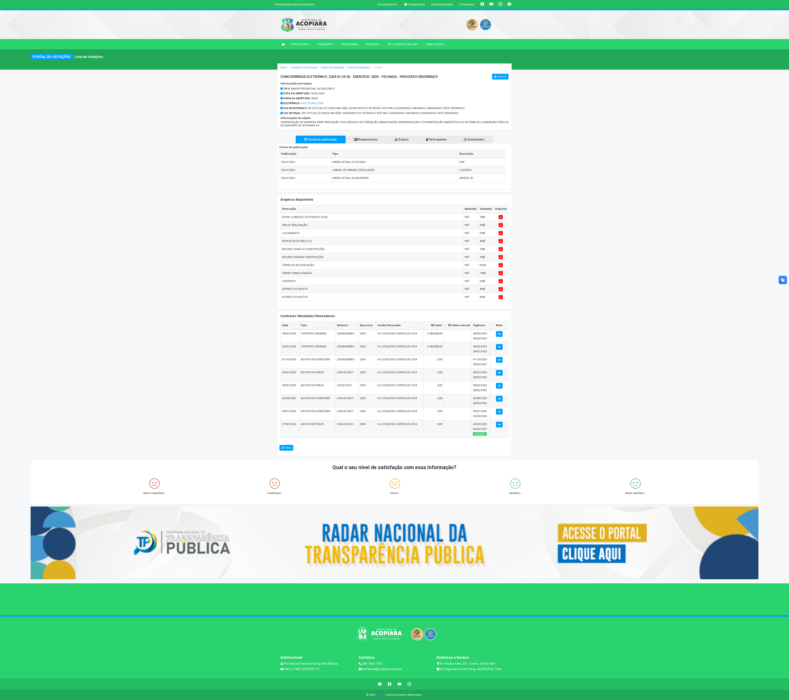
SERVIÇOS (372, 44)
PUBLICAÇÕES (435, 44)
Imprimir (501, 76)
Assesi (380, 694)
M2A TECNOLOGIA (312, 103)
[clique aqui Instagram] (409, 684)
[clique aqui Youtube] (399, 684)
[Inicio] (283, 44)
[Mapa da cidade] (394, 598)
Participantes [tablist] (437, 139)
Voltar (287, 447)
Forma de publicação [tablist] (322, 139)
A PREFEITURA (300, 44)
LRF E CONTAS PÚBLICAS (402, 44)
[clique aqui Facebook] (389, 684)
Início (283, 67)
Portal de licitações (332, 67)
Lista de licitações (359, 67)
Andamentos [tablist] (475, 139)
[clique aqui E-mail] (379, 684)
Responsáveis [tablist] (367, 139)
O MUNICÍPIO (325, 44)
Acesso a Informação (304, 67)
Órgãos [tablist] (403, 139)
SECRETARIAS (349, 44)
